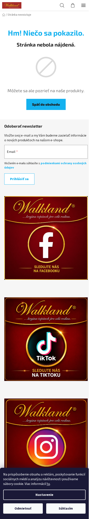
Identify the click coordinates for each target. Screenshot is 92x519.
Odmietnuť (23, 508)
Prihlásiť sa (19, 179)
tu (48, 483)
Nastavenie (44, 494)
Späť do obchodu (46, 104)
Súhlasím (66, 508)
